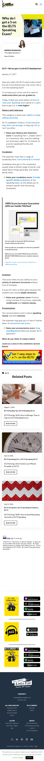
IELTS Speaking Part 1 (12, 459)
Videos (12, 715)
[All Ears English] (22, 683)
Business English (12, 713)
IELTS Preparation (32, 730)
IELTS (4, 68)
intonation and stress (20, 323)
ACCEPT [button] (29, 757)
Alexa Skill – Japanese (12, 723)
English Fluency (12, 710)
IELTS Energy (32, 705)
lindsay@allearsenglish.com (22, 697)
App (12, 728)
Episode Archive (12, 708)
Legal (35, 746)
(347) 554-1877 (22, 700)
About (32, 721)
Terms (31, 746)
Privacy (25, 746)
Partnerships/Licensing (32, 726)
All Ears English (12, 705)
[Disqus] (22, 560)
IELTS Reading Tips (11, 411)
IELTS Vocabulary (10, 508)
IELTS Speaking (27, 459)
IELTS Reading (24, 411)
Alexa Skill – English (12, 726)
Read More (10, 423)
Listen (12, 721)
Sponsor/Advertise (32, 723)
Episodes (32, 708)
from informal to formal (28, 159)
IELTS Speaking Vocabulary (28, 508)
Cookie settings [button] (17, 757)
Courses (31, 728)
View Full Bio (9, 56)
